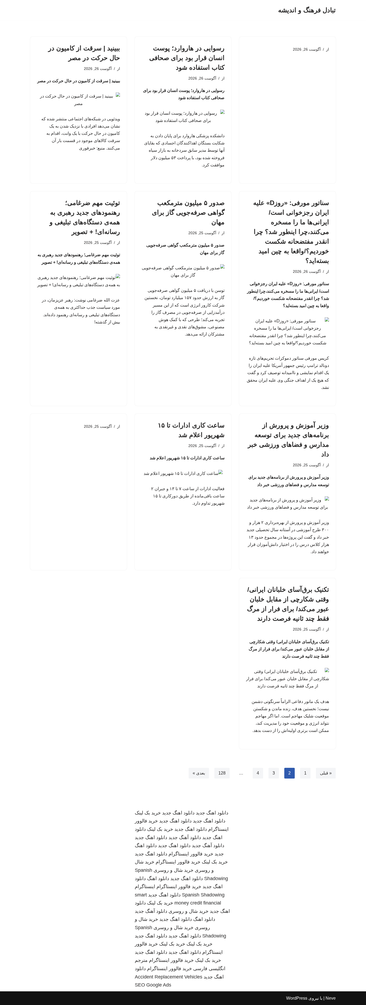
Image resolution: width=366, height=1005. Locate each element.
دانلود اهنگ (158, 878)
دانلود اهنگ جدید (212, 813)
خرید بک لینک (148, 813)
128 (222, 773)
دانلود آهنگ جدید (185, 837)
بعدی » (199, 773)
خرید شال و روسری (173, 870)
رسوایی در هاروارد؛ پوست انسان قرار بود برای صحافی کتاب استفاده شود (187, 57)
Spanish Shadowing (203, 895)
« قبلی (326, 773)
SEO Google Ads (153, 985)
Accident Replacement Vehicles (168, 977)
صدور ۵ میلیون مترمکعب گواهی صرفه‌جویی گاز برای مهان (188, 212)
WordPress (296, 998)
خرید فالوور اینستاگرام (191, 854)
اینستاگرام (145, 886)
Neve (331, 998)
